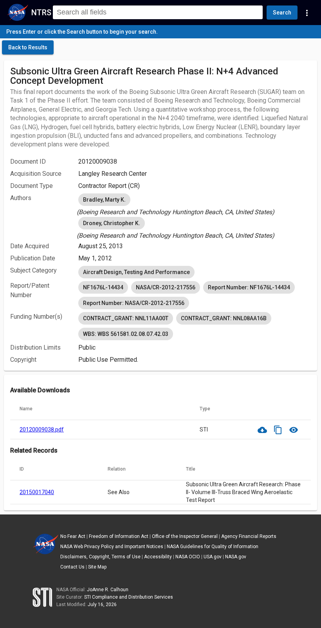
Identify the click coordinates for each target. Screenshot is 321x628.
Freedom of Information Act (118, 536)
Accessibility (158, 556)
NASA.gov (235, 556)
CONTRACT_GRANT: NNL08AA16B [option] (224, 318)
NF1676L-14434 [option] (103, 287)
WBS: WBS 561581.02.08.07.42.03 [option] (125, 334)
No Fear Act (72, 536)
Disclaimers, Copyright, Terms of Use (100, 556)
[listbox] (194, 204)
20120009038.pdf (42, 429)
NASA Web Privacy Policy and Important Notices (111, 546)
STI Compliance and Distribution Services (128, 597)
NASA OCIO (187, 556)
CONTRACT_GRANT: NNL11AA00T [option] (125, 318)
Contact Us (72, 567)
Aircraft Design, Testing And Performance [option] (136, 272)
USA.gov (213, 556)
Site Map (97, 567)
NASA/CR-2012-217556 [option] (165, 287)
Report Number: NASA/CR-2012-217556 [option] (133, 303)
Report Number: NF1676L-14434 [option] (249, 287)
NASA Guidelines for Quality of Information (212, 546)
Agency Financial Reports (248, 536)
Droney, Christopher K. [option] (111, 223)
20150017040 (37, 492)
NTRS (41, 12)
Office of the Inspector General (185, 536)
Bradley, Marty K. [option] (104, 200)
